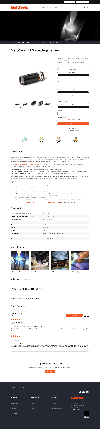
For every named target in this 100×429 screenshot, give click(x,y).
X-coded (73, 104)
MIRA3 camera (14, 408)
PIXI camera (13, 401)
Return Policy (54, 401)
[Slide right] (52, 104)
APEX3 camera (14, 406)
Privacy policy (29, 425)
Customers (33, 406)
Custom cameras (14, 415)
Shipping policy (44, 425)
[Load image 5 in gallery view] (47, 104)
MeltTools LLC (16, 425)
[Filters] (84, 315)
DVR (59, 202)
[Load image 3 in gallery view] (32, 104)
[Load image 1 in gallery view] (17, 104)
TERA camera (14, 411)
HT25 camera (14, 413)
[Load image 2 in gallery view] (24, 104)
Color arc (73, 75)
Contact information (52, 425)
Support (33, 403)
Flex (73, 107)
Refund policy (23, 425)
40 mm (73, 95)
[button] (34, 7)
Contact (32, 408)
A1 (73, 98)
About (32, 401)
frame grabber (52, 202)
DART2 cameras (14, 403)
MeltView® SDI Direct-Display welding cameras (28, 164)
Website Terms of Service (56, 408)
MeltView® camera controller (35, 202)
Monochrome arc (73, 72)
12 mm (73, 84)
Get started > (50, 371)
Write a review (74, 315)
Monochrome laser (73, 78)
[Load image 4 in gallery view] (39, 104)
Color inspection (73, 69)
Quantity (59, 111)
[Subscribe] (34, 391)
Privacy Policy (54, 406)
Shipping (68, 119)
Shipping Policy (54, 403)
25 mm (73, 89)
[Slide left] (12, 104)
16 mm (73, 87)
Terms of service (37, 425)
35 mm (73, 92)
